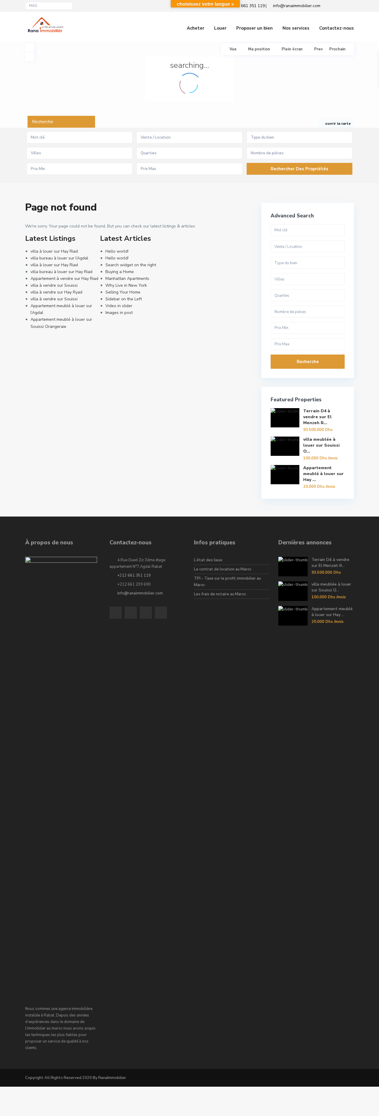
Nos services (295, 28)
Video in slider (118, 306)
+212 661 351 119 (134, 575)
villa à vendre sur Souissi (54, 285)
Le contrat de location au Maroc (222, 569)
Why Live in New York (126, 285)
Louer (220, 28)
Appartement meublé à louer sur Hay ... (323, 473)
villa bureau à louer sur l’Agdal (59, 258)
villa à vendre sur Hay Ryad (56, 292)
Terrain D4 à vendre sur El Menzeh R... (317, 417)
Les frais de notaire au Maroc (220, 594)
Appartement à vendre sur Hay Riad (64, 278)
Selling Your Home (122, 292)
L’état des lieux (208, 560)
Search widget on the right (130, 265)
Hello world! (117, 251)
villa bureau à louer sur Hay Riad (61, 272)
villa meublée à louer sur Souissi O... (321, 445)
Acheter (195, 28)
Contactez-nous (336, 28)
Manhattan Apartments (127, 278)
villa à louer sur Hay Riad (54, 251)
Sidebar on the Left (123, 299)
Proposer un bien (254, 28)
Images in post (119, 312)
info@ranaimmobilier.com (140, 593)
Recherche (308, 362)
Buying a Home (119, 272)
